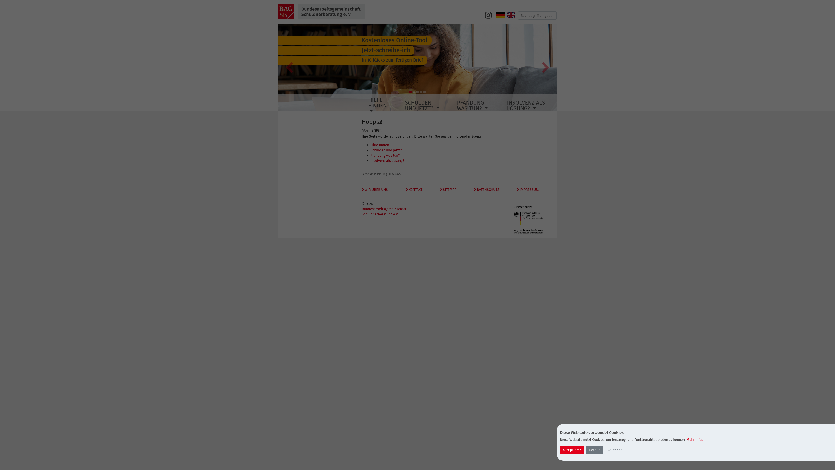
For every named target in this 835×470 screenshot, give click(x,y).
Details (594, 450)
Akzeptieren (572, 450)
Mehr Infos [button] (694, 440)
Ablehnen (615, 450)
